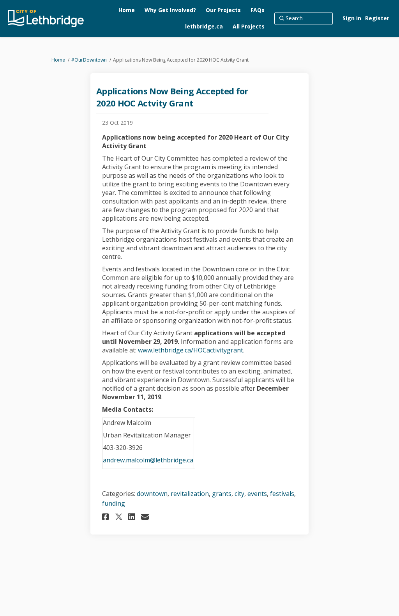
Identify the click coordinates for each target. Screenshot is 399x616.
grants (221, 493)
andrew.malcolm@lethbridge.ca (148, 460)
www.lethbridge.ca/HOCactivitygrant (190, 350)
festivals (282, 493)
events (257, 493)
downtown (152, 493)
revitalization (190, 493)
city (239, 493)
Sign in (352, 18)
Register (377, 18)
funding (113, 503)
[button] (106, 517)
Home (58, 60)
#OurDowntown (89, 60)
